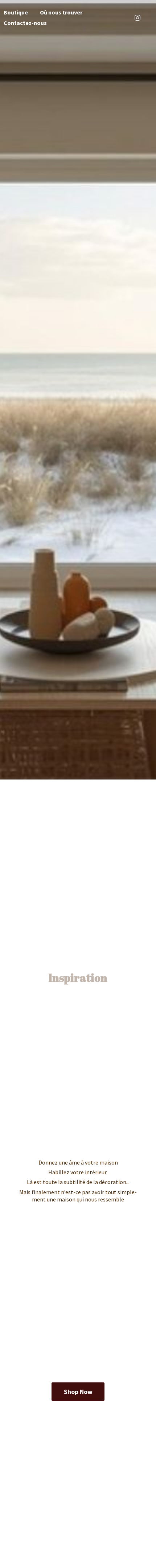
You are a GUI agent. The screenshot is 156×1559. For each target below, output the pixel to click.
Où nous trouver (61, 12)
